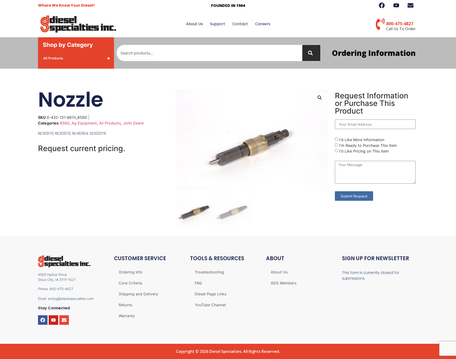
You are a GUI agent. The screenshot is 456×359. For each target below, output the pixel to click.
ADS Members (283, 283)
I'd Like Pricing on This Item (364, 151)
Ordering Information (374, 53)
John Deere (133, 123)
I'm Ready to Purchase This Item (368, 145)
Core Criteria (130, 283)
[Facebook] (43, 320)
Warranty (127, 315)
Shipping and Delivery (138, 294)
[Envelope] (64, 320)
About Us (194, 24)
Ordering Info (130, 272)
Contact (240, 24)
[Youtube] (53, 320)
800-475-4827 (399, 23)
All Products (76, 58)
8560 (64, 123)
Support (217, 24)
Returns (125, 304)
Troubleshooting (209, 272)
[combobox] (209, 53)
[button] (319, 97)
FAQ (198, 283)
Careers (262, 24)
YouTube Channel (210, 304)
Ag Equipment (84, 123)
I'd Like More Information (361, 139)
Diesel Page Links (210, 294)
